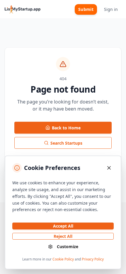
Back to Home (66, 128)
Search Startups (66, 143)
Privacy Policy (93, 259)
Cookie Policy (63, 259)
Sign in (111, 9)
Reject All (63, 236)
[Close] (109, 168)
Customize (67, 246)
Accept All (63, 226)
